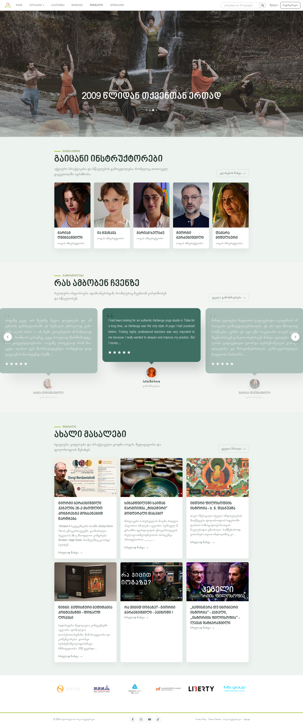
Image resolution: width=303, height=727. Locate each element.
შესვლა (274, 5)
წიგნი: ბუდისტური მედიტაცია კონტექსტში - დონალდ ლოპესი (85, 613)
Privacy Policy (201, 719)
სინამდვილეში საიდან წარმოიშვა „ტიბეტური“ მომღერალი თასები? (146, 508)
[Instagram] (141, 719)
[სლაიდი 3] (153, 110)
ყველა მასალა (233, 448)
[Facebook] (132, 719)
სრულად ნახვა (70, 552)
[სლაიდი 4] (156, 110)
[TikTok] (157, 719)
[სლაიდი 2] (150, 110)
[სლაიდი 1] (146, 110)
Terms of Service (214, 719)
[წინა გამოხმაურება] (8, 337)
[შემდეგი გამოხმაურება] (295, 337)
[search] (262, 5)
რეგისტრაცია (290, 5)
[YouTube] (149, 719)
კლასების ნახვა (233, 173)
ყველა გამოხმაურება (229, 297)
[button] (37, 5)
